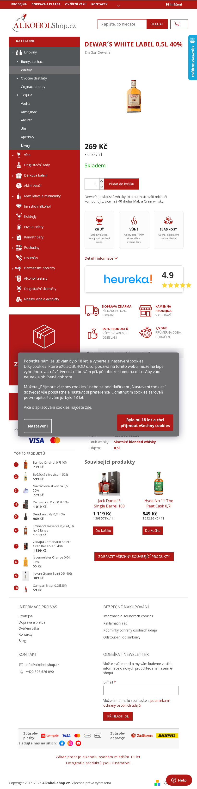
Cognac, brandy (33, 86)
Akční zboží (32, 185)
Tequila (26, 95)
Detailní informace (99, 258)
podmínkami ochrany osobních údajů (136, 703)
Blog (22, 640)
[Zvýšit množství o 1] (101, 181)
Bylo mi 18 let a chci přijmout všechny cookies (145, 422)
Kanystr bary (33, 237)
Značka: (98, 52)
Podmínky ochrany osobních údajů (130, 630)
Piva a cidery (33, 226)
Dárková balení (35, 175)
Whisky (26, 70)
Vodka (26, 103)
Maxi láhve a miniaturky (42, 196)
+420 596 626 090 (40, 671)
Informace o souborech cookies (128, 616)
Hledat (157, 24)
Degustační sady (37, 165)
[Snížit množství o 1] (101, 187)
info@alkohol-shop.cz (42, 664)
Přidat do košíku (121, 184)
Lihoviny (30, 52)
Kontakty (99, 4)
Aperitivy (27, 137)
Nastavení (38, 426)
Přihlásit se (118, 716)
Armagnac (29, 112)
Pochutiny (31, 247)
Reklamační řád (115, 623)
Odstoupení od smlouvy (121, 637)
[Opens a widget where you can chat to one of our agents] (179, 781)
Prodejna (19, 4)
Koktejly (30, 216)
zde (88, 407)
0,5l (117, 448)
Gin (23, 128)
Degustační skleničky (40, 288)
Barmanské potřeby (39, 268)
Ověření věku (75, 4)
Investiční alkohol (37, 206)
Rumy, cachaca (32, 61)
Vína (27, 154)
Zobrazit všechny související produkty (134, 556)
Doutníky (31, 258)
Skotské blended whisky (135, 442)
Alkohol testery (35, 278)
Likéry (25, 145)
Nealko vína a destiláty (41, 299)
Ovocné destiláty (34, 78)
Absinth (26, 120)
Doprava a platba (45, 4)
